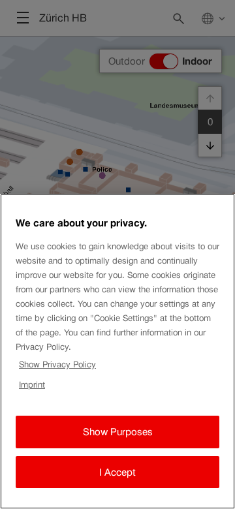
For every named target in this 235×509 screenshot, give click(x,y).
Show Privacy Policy (57, 364)
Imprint (32, 385)
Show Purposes (118, 431)
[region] (117, 351)
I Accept (117, 472)
